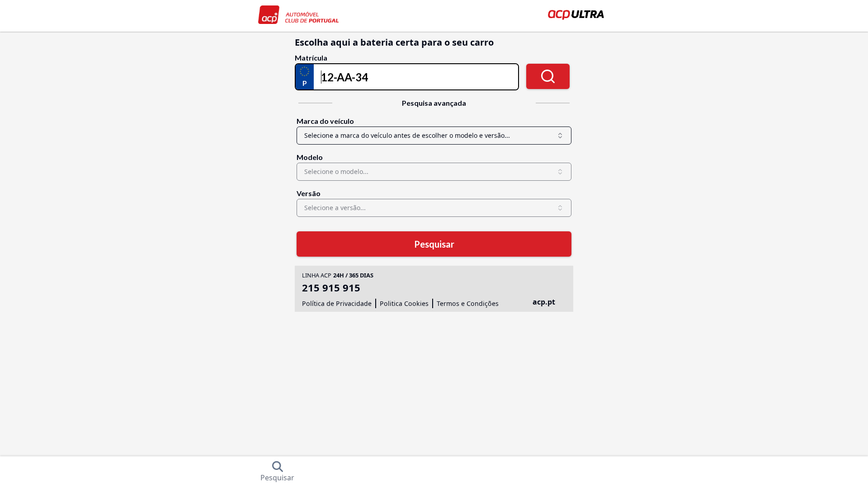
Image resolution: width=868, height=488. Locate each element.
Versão (309, 193)
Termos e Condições (468, 303)
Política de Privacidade (337, 303)
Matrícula (311, 57)
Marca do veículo (325, 121)
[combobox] (434, 136)
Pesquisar (434, 244)
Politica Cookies (404, 303)
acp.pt (544, 302)
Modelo (310, 157)
